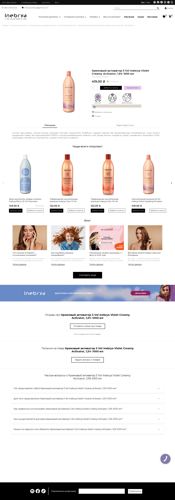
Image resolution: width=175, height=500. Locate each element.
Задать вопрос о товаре (87, 360)
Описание (49, 125)
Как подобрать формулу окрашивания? (62, 254)
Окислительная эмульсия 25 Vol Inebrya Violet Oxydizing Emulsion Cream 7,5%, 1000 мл (147, 200)
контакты (46, 2)
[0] (164, 16)
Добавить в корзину (111, 88)
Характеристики (125, 125)
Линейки (93, 17)
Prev (3, 183)
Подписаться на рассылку (63, 491)
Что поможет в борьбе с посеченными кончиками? (25, 254)
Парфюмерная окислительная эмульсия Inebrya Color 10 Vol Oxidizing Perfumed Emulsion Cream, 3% (67, 200)
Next (171, 183)
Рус (143, 2)
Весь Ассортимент (112, 17)
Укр (148, 2)
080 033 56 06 (10, 8)
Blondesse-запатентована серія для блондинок (144, 254)
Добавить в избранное (103, 112)
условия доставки (29, 2)
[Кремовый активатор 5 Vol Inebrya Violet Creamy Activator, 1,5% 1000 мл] (68, 91)
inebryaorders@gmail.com (36, 8)
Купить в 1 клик (132, 88)
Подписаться (135, 491)
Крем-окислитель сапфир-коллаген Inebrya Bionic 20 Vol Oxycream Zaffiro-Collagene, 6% (25, 200)
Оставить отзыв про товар (87, 326)
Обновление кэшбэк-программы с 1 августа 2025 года (105, 254)
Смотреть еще (87, 275)
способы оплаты (9, 2)
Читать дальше (19, 264)
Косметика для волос (49, 17)
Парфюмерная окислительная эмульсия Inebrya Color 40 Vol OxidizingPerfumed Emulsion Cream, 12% (107, 200)
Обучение (129, 17)
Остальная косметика (74, 17)
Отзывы (98, 116)
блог (57, 2)
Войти (170, 8)
